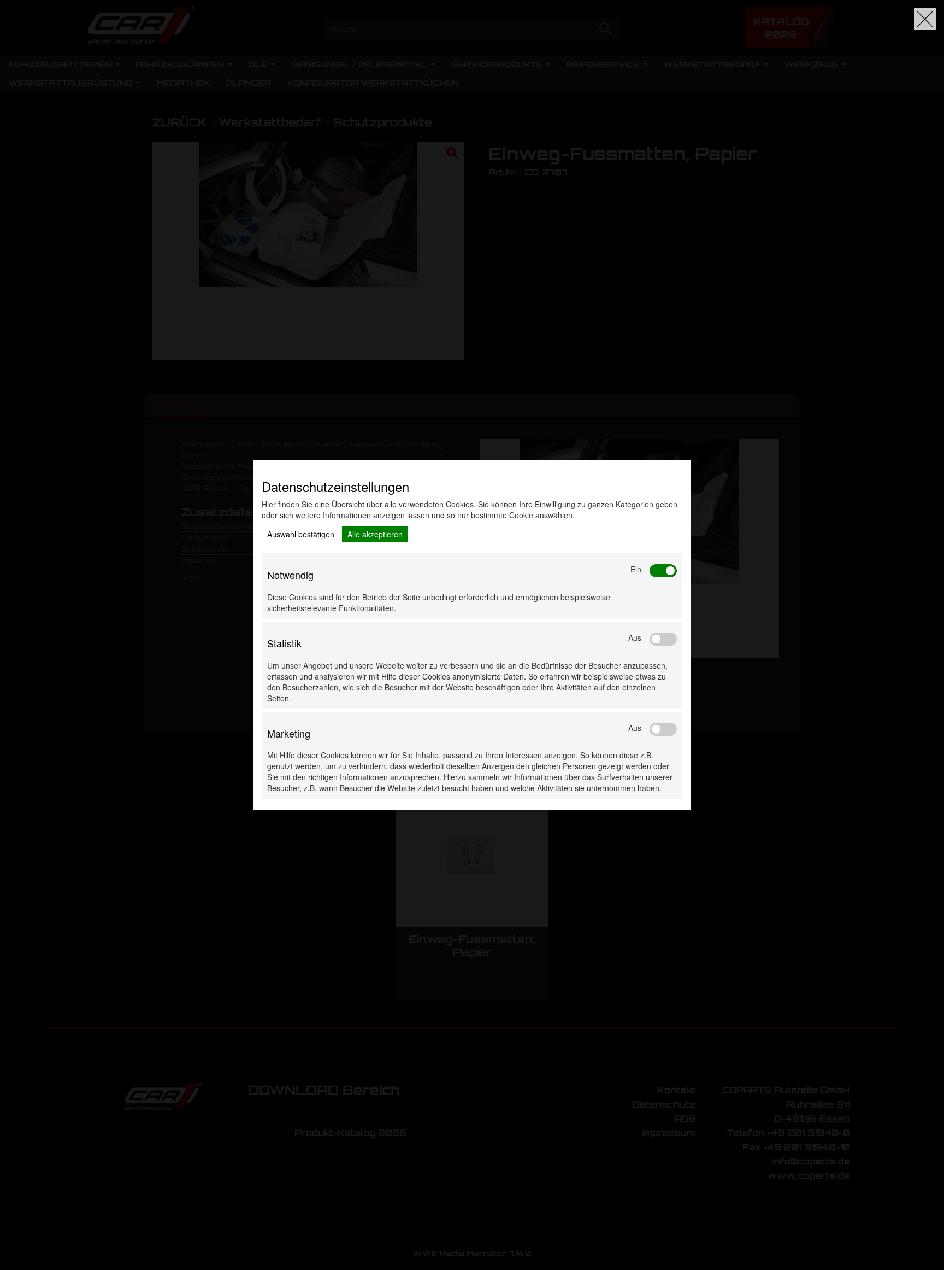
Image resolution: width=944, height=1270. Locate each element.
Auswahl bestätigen (300, 534)
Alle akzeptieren (375, 534)
